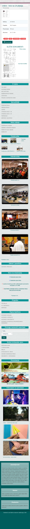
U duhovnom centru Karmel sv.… (8, 151)
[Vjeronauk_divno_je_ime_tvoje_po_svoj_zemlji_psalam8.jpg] (15, 367)
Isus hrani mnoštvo (22, 63)
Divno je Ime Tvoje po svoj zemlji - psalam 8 (16, 372)
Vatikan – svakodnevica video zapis (10, 422)
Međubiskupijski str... (15, 180)
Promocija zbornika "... (15, 230)
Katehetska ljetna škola (16, 277)
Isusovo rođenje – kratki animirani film (10, 406)
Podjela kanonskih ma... (15, 255)
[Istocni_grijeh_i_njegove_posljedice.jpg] (15, 378)
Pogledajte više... (15, 295)
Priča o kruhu (23, 49)
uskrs (6, 38)
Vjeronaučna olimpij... (15, 205)
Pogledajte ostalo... (5, 259)
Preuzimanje (8, 42)
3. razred (23, 38)
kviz (11, 38)
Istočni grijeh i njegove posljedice (16, 383)
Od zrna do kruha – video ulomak (9, 457)
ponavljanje (16, 38)
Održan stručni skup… (21, 151)
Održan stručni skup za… (15, 143)
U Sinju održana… (5, 143)
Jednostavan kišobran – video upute (10, 440)
